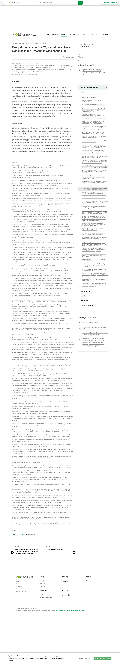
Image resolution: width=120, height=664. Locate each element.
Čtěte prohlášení (60, 610)
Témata (72, 34)
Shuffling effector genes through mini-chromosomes (92, 101)
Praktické (105, 34)
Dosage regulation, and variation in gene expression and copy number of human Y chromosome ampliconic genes (93, 152)
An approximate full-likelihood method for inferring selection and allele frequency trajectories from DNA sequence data (93, 122)
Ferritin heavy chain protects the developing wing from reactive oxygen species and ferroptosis (93, 265)
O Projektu (19, 586)
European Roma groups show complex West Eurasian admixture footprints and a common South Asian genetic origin (94, 285)
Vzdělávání (55, 34)
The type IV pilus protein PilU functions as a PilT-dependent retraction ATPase (94, 137)
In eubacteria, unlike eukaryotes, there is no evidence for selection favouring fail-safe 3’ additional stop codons (93, 177)
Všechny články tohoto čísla (89, 87)
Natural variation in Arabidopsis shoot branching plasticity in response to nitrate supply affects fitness (95, 202)
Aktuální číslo (84, 301)
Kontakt (18, 581)
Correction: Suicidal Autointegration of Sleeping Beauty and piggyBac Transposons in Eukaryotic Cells (95, 275)
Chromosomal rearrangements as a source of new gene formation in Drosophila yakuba (94, 233)
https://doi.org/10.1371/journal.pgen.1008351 (27, 74)
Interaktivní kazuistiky (46, 597)
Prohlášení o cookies (22, 589)
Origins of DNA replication (55, 549)
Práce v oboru (95, 34)
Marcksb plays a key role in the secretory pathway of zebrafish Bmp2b (93, 229)
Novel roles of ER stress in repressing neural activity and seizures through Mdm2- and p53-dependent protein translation (94, 244)
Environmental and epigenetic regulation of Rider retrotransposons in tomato (95, 141)
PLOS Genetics (37, 43)
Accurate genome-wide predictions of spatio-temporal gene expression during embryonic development (94, 255)
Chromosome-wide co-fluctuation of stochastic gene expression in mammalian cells (94, 156)
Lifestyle (42, 583)
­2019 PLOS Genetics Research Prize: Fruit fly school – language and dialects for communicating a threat (93, 110)
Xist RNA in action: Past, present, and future (93, 198)
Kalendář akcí (88, 580)
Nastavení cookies (21, 591)
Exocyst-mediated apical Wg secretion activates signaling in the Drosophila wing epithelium (95, 188)
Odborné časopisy (27, 43)
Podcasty (85, 34)
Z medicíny (43, 580)
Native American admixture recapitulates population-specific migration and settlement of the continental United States (94, 224)
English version (69, 57)
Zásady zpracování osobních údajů (75, 610)
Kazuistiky (42, 586)
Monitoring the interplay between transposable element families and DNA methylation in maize (27, 551)
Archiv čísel (83, 296)
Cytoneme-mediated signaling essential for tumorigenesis (93, 280)
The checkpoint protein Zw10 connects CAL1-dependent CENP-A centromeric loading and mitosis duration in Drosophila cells (94, 250)
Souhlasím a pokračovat (102, 658)
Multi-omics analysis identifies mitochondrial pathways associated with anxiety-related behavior (94, 239)
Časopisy (64, 34)
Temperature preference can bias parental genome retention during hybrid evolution (93, 133)
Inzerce (18, 584)
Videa (78, 34)
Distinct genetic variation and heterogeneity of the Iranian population (94, 260)
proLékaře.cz (11, 3)
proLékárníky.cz (16, 43)
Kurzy (41, 594)
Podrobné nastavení (84, 658)
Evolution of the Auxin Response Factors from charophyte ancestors (94, 270)
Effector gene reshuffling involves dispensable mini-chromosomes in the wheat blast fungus (94, 105)
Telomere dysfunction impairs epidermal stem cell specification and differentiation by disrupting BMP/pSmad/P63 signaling (94, 128)
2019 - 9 (44, 43)
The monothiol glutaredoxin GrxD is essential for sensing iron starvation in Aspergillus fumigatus (95, 166)
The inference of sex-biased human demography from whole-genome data (95, 207)
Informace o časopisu (87, 305)
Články (48, 34)
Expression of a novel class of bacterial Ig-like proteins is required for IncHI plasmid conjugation (94, 171)
